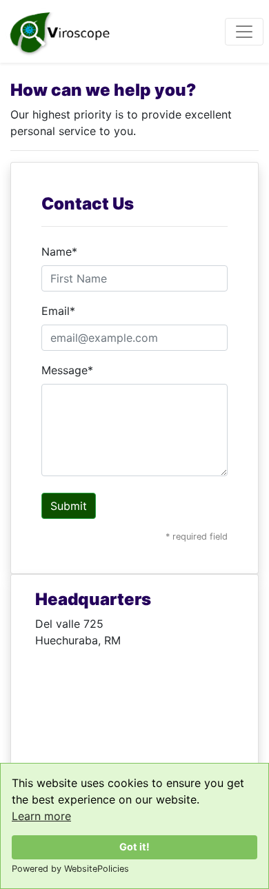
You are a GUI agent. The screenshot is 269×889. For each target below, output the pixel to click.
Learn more (41, 816)
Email (58, 311)
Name (59, 251)
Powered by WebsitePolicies (70, 869)
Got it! (134, 846)
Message (67, 370)
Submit (68, 506)
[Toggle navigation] (244, 31)
